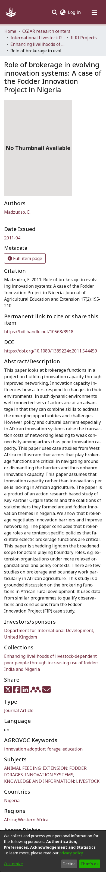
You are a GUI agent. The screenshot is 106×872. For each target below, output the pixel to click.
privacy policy (71, 852)
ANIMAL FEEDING (22, 768)
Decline (69, 863)
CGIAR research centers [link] (46, 31)
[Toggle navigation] (94, 12)
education (73, 749)
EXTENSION (55, 768)
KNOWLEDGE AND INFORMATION (39, 781)
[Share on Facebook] (17, 691)
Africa (10, 820)
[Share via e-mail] (46, 691)
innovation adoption (24, 749)
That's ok (89, 863)
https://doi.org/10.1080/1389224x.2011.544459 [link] (50, 351)
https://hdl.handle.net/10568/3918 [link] (38, 332)
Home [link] (10, 31)
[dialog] (53, 851)
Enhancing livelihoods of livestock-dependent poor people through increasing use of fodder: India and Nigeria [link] (37, 44)
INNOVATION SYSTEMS (49, 775)
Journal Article (18, 710)
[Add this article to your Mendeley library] (36, 691)
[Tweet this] (8, 691)
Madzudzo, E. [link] (17, 212)
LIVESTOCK (87, 781)
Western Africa (33, 820)
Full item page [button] (27, 258)
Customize (13, 863)
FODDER (77, 768)
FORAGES (13, 775)
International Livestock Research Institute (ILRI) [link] (37, 38)
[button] (11, 12)
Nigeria (12, 800)
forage (54, 749)
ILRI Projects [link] (84, 38)
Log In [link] (74, 12)
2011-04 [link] (12, 238)
